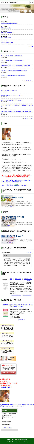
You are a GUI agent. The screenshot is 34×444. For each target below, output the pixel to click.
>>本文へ (11, 206)
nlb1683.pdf (22, 319)
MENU (31, 2)
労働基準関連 (6, 305)
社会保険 (21, 306)
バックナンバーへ (28, 80)
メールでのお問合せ (7, 427)
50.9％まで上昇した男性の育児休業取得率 (11, 56)
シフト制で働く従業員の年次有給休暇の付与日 (13, 60)
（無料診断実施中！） (6, 387)
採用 (11, 279)
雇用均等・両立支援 (22, 305)
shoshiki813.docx (16, 295)
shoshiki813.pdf (27, 295)
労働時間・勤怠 (28, 279)
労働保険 (14, 306)
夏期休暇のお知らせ (6, 37)
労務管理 (13, 305)
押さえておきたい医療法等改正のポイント (11, 100)
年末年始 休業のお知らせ (8, 32)
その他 (28, 280)
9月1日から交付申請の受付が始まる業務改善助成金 (14, 70)
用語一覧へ (29, 252)
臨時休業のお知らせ (6, 28)
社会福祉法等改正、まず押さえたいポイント (12, 95)
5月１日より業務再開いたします (9, 23)
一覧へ (31, 46)
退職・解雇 (18, 279)
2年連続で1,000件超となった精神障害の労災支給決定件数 (15, 65)
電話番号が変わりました (7, 42)
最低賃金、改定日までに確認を (9, 90)
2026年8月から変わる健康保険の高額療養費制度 (13, 75)
